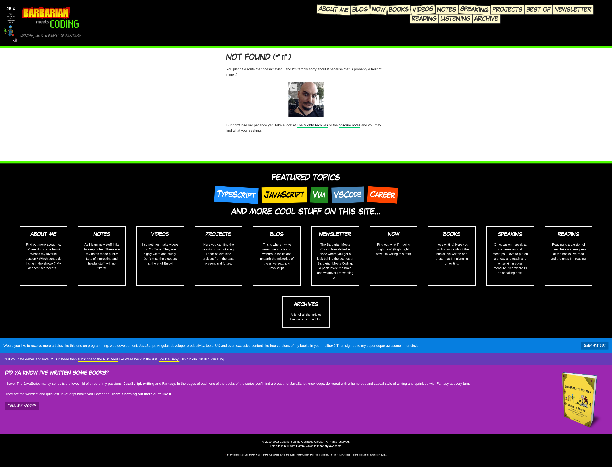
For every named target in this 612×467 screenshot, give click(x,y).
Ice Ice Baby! (169, 359)
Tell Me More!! (22, 406)
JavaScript (284, 195)
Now (378, 9)
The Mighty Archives (312, 125)
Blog (360, 10)
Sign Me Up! (595, 345)
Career (382, 194)
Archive (486, 18)
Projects (508, 9)
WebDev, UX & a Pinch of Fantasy (50, 36)
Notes (446, 9)
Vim (319, 195)
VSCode (347, 195)
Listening (455, 18)
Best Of (539, 9)
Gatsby (300, 446)
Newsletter (573, 9)
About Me (334, 9)
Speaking (474, 9)
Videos (422, 9)
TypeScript (236, 195)
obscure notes (349, 125)
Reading (424, 18)
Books (399, 10)
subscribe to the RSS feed (98, 359)
